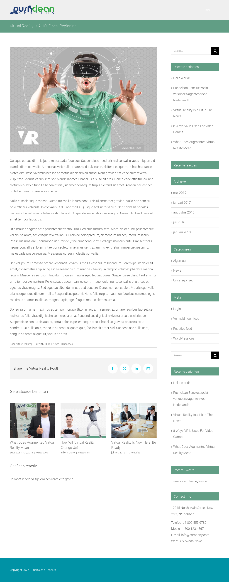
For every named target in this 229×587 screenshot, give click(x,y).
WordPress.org (183, 338)
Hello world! (181, 78)
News (56, 344)
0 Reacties (67, 344)
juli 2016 (179, 222)
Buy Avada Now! (190, 541)
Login (177, 309)
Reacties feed (182, 328)
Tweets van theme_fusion (189, 481)
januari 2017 (182, 202)
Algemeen (180, 260)
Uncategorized (183, 280)
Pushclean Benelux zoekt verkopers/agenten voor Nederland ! (190, 94)
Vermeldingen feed (186, 318)
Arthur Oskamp (24, 344)
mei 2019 (179, 193)
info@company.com (195, 535)
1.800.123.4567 (193, 528)
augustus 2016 (183, 212)
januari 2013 (182, 232)
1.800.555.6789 (195, 522)
